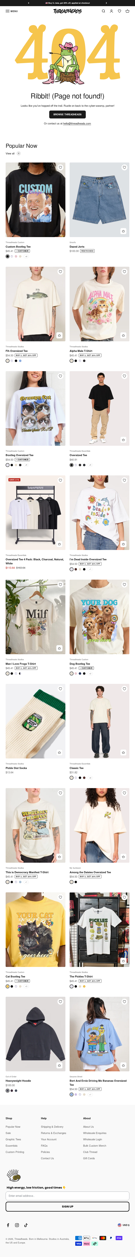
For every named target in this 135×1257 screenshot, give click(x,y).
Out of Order (11, 1076)
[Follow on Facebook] (8, 1225)
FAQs (44, 1145)
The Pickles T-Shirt (81, 976)
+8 (26, 256)
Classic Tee (76, 768)
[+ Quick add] (123, 231)
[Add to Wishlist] (60, 167)
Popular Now (13, 1126)
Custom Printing (15, 1152)
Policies (45, 1152)
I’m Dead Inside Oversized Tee (88, 559)
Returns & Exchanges (53, 1133)
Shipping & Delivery (52, 1126)
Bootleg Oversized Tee (19, 455)
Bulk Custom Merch (94, 1145)
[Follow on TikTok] (26, 1225)
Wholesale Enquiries (95, 1133)
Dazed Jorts (77, 246)
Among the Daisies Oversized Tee (90, 872)
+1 (90, 569)
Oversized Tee (78, 455)
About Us (88, 1126)
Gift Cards (89, 1158)
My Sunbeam (75, 867)
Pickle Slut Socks (16, 768)
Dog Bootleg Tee (80, 664)
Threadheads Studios (15, 346)
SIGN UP (67, 1207)
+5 (26, 465)
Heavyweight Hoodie (18, 1081)
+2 (90, 673)
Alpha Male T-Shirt (81, 351)
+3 (26, 986)
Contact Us (47, 1158)
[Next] (106, 3)
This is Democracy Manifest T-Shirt (27, 872)
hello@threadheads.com (77, 123)
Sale (8, 1133)
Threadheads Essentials (80, 450)
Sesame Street (76, 1076)
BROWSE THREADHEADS (67, 114)
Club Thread (90, 1152)
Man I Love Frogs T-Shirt (21, 664)
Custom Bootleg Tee (18, 246)
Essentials (12, 1145)
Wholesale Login (92, 1139)
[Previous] (28, 3)
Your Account (48, 1139)
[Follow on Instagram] (17, 1225)
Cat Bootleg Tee (15, 976)
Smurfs (73, 242)
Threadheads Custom (15, 242)
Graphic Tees (13, 1139)
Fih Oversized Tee (17, 351)
